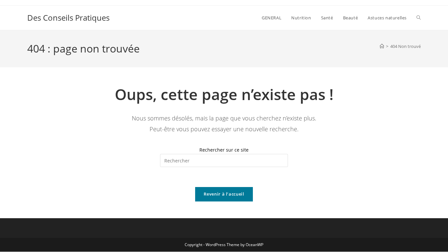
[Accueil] (382, 46)
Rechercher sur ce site (224, 150)
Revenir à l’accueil (224, 194)
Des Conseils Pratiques (68, 17)
